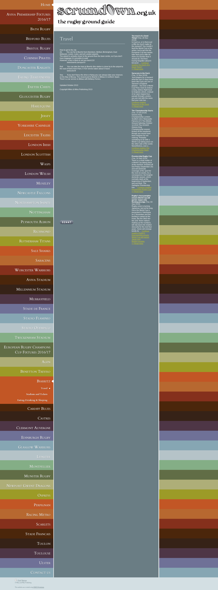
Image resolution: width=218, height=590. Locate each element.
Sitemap (24, 580)
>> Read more (137, 69)
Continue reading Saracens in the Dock (140, 103)
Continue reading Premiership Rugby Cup (141, 188)
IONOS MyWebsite (39, 587)
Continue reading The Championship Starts (140, 149)
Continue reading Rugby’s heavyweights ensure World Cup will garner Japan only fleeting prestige (140, 236)
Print (19, 580)
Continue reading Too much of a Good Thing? (141, 65)
